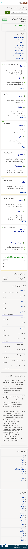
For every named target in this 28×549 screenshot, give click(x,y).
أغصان (21, 328)
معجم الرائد (20, 45)
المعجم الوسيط (19, 47)
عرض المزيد (23, 88)
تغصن (21, 290)
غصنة (21, 301)
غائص (21, 306)
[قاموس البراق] (23, 3)
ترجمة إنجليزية (19, 58)
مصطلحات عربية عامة (17, 55)
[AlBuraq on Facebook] (2, 546)
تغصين (21, 322)
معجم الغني (20, 42)
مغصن (21, 317)
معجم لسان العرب (18, 53)
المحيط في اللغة (19, 50)
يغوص (21, 295)
